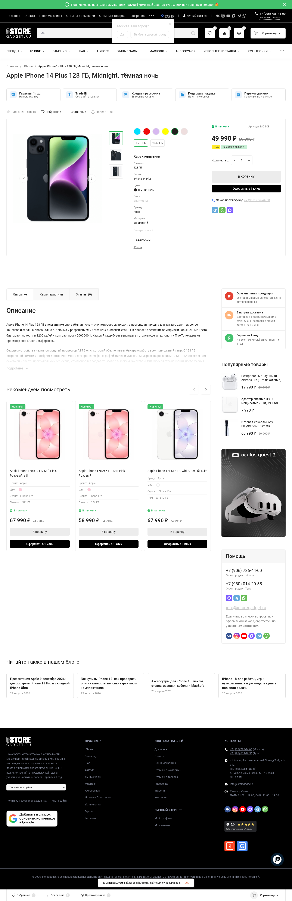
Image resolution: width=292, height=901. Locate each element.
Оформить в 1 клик (246, 188)
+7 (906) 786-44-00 (273, 13)
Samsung (90, 756)
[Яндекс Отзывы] (229, 846)
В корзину (40, 531)
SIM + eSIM (141, 200)
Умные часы (93, 776)
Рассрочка (161, 783)
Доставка (161, 749)
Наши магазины (165, 763)
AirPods (89, 770)
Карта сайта (59, 800)
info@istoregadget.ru (246, 607)
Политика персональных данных (26, 800)
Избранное (53, 112)
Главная (12, 66)
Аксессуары (92, 790)
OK (187, 883)
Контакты (161, 797)
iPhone (28, 66)
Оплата (159, 756)
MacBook (90, 783)
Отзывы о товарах (166, 776)
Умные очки (93, 804)
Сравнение (78, 112)
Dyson (89, 811)
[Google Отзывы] (242, 846)
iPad (87, 763)
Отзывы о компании (168, 770)
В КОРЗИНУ (246, 176)
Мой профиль (163, 818)
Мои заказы (162, 825)
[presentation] (23, 178)
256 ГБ (157, 143)
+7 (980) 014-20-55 (241, 753)
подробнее (15, 368)
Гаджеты (90, 818)
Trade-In (160, 790)
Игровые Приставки (98, 797)
